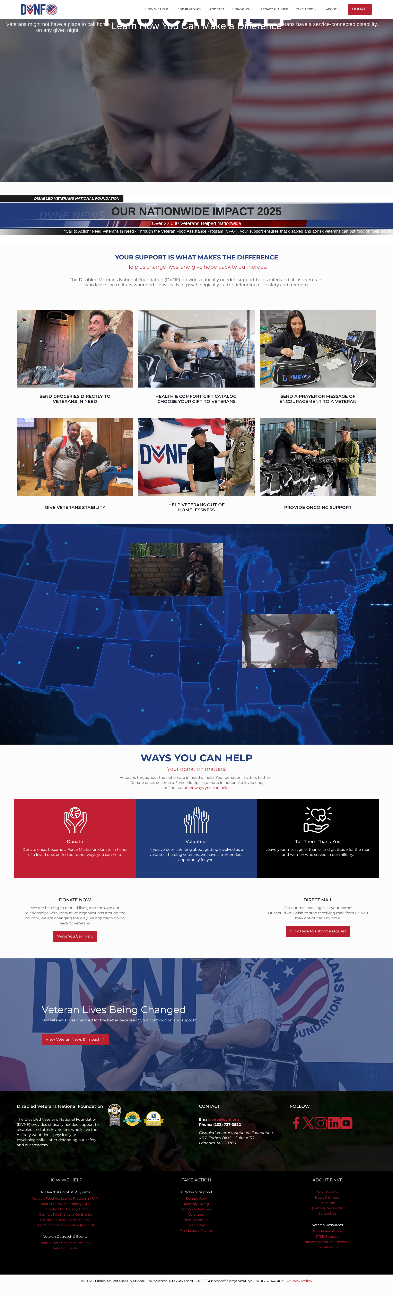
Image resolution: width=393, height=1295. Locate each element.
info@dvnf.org (225, 1119)
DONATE (360, 9)
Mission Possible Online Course (65, 1220)
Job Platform (327, 1247)
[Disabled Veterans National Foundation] (41, 9)
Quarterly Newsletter (327, 1208)
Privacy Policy (299, 1281)
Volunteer (196, 1214)
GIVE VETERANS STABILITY (75, 507)
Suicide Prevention (327, 1231)
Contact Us (327, 1213)
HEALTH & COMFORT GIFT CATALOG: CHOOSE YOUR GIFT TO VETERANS (196, 399)
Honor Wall (196, 1225)
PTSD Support (327, 1237)
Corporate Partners (196, 1209)
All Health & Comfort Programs (65, 1192)
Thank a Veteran (196, 1220)
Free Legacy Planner (196, 1230)
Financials (327, 1203)
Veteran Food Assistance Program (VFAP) (65, 1198)
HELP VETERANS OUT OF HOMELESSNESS (196, 507)
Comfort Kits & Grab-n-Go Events (65, 1214)
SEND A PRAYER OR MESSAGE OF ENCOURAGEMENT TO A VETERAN (318, 399)
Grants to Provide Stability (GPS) (65, 1204)
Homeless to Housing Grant (65, 1209)
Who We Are (327, 1192)
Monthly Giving (196, 1204)
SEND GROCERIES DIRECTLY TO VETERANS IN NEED (75, 399)
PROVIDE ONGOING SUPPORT (318, 507)
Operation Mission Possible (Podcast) (65, 1225)
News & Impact (327, 1197)
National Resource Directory (327, 1242)
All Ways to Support (196, 1192)
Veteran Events (65, 1248)
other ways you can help (206, 788)
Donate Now (196, 1198)
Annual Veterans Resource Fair (65, 1243)
